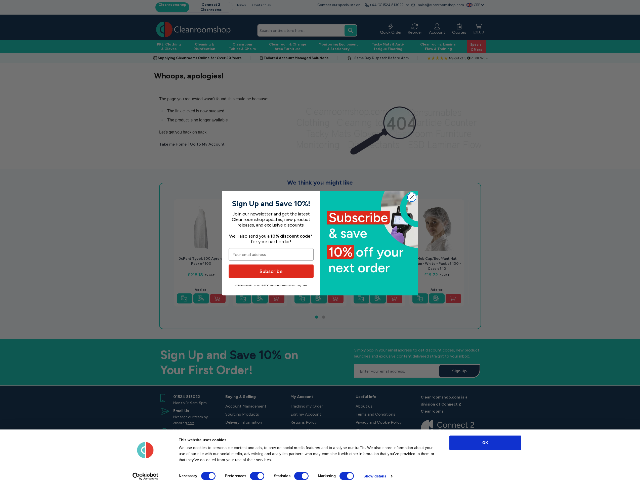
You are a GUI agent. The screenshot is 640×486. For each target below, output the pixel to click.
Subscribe (271, 271)
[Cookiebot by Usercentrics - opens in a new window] (145, 476)
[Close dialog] (411, 197)
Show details (374, 476)
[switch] (257, 476)
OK (485, 442)
